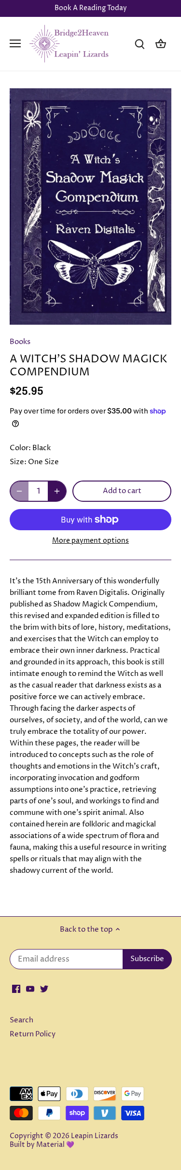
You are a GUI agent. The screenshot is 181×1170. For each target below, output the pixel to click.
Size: (18, 462)
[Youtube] (30, 988)
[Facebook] (16, 988)
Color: (20, 448)
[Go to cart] (161, 43)
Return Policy (33, 1034)
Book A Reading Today (91, 8)
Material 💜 (55, 1145)
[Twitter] (44, 988)
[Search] (139, 43)
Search (21, 1020)
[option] (90, 206)
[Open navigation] (15, 43)
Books (20, 342)
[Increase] (57, 491)
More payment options (90, 540)
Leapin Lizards (94, 1136)
